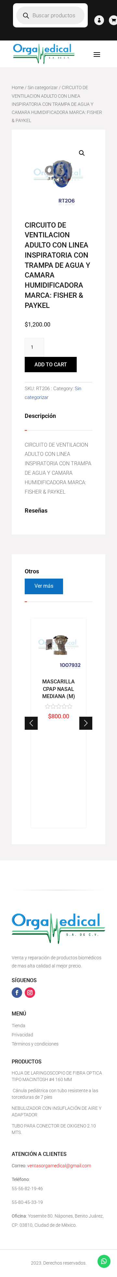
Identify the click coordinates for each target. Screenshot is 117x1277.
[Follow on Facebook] (17, 992)
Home (18, 87)
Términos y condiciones (35, 1043)
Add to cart (50, 364)
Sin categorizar (43, 87)
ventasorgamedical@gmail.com (59, 1165)
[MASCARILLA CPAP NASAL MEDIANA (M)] (58, 671)
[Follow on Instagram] (30, 992)
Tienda (18, 1025)
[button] (85, 723)
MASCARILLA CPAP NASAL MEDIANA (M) (58, 688)
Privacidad (22, 1034)
